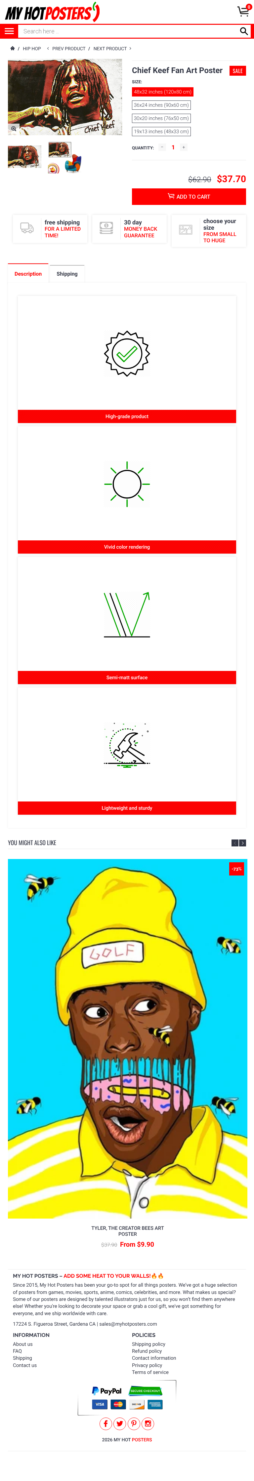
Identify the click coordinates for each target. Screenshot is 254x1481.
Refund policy (147, 1351)
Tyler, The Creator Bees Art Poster (127, 1231)
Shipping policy (148, 1344)
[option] (24, 156)
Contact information (154, 1358)
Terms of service (150, 1372)
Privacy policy (147, 1365)
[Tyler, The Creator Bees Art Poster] (128, 1039)
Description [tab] (28, 274)
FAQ (17, 1351)
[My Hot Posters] (52, 12)
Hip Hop (32, 49)
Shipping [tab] (67, 274)
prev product (70, 49)
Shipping (22, 1358)
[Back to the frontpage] (12, 49)
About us (23, 1344)
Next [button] (242, 842)
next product (112, 49)
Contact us (25, 1365)
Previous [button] (235, 842)
